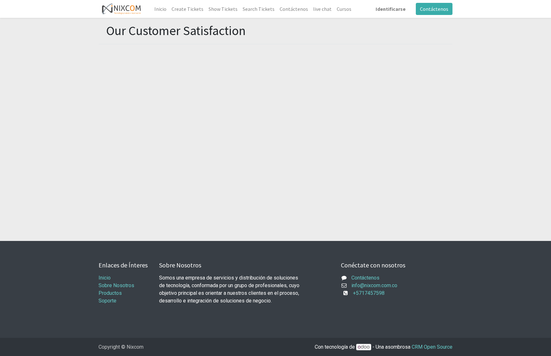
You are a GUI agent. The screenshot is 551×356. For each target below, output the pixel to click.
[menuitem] (160, 9)
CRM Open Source (432, 347)
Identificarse (391, 9)
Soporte (107, 301)
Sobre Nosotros (116, 285)
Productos (110, 293)
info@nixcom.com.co (374, 285)
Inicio (105, 278)
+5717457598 (367, 293)
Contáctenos (434, 9)
